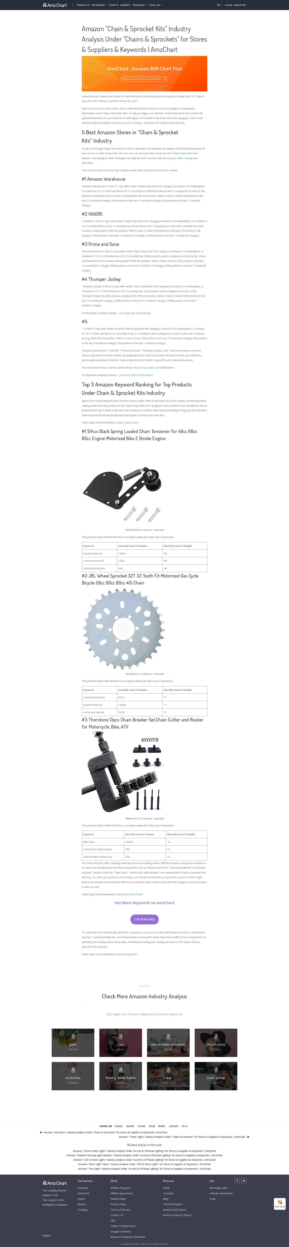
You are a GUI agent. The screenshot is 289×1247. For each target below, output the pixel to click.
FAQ (113, 1220)
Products (83, 5)
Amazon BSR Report (174, 1209)
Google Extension (121, 1231)
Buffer (161, 1126)
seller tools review (127, 422)
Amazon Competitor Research (128, 1236)
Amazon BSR (176, 942)
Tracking (82, 1209)
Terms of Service (120, 1209)
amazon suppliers (127, 954)
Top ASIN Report (173, 1204)
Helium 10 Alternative (123, 1226)
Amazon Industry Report (177, 1215)
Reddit (130, 1126)
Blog (165, 1198)
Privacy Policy (118, 1204)
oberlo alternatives (142, 375)
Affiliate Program (120, 1188)
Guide (166, 1188)
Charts (114, 5)
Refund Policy (118, 1198)
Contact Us (117, 1215)
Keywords (83, 1193)
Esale (212, 1198)
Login (228, 5)
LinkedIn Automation (221, 1193)
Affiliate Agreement (122, 1193)
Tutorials (168, 1193)
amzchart (125, 375)
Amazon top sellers (144, 367)
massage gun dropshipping (135, 313)
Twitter (118, 1126)
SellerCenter (111, 108)
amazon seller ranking (179, 158)
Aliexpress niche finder (130, 894)
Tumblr (141, 1126)
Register (240, 5)
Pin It (185, 1126)
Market (125, 5)
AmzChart (93, 108)
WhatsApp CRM (218, 1188)
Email (152, 1126)
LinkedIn (173, 1126)
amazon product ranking (128, 122)
